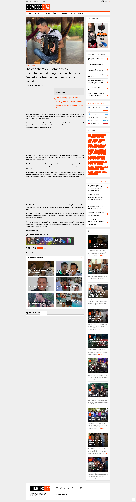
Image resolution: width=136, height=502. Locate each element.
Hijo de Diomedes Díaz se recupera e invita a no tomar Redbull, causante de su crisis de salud (68, 102)
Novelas (72, 13)
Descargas (90, 174)
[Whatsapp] (37, 1)
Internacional (102, 154)
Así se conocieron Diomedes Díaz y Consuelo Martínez (95, 319)
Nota (93, 135)
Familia (103, 144)
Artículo (97, 135)
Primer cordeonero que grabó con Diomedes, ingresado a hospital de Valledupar (67, 98)
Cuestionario (91, 169)
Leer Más (102, 255)
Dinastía (90, 139)
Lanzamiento (98, 149)
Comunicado (97, 144)
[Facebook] (30, 1)
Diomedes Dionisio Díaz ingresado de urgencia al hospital (68, 271)
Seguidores (91, 149)
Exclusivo (95, 139)
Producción (91, 147)
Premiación (100, 164)
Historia (100, 142)
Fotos (89, 142)
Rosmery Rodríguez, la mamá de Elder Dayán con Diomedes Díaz (97, 294)
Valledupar (90, 157)
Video (89, 135)
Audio (96, 157)
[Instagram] (32, 1)
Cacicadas (90, 159)
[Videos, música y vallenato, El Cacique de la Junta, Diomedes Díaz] (38, 9)
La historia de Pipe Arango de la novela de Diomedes (97, 443)
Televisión (90, 144)
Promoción (98, 166)
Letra (105, 161)
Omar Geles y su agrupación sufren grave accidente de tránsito (67, 287)
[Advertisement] (81, 7)
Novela (104, 149)
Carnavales (104, 166)
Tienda (99, 171)
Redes (102, 159)
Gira (95, 164)
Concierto (97, 147)
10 (90, 460)
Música (101, 137)
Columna (90, 161)
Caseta (101, 161)
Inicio (30, 13)
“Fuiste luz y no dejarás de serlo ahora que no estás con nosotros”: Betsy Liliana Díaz (68, 302)
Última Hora (56, 13)
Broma (96, 174)
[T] (27, 1)
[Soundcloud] (44, 1)
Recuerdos (90, 137)
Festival (90, 154)
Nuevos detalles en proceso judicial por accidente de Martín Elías (41, 302)
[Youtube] (40, 1)
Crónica (103, 147)
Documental (102, 157)
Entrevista (94, 142)
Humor (97, 169)
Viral (95, 171)
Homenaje (103, 135)
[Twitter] (35, 1)
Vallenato (96, 161)
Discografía (97, 159)
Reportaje (90, 152)
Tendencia (47, 13)
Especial (97, 137)
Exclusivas (80, 13)
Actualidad (103, 152)
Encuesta (104, 171)
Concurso (90, 171)
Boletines (64, 13)
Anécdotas (38, 13)
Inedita (101, 169)
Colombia (90, 164)
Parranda (95, 154)
